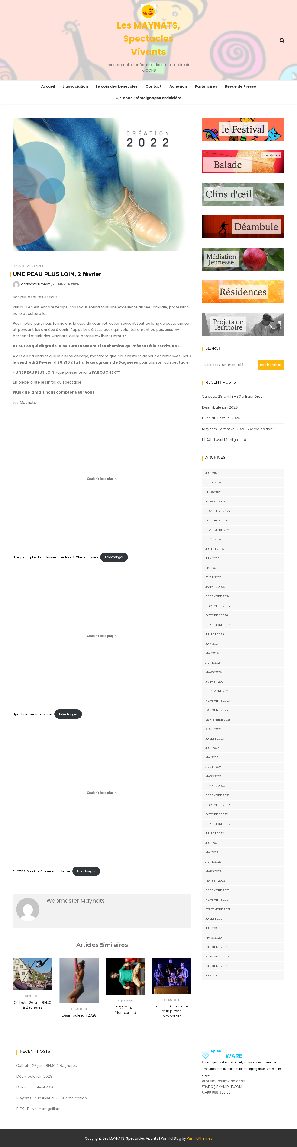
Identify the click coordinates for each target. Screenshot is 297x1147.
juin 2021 (212, 928)
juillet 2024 (214, 634)
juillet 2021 (214, 918)
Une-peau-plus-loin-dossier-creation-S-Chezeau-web (55, 557)
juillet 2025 (214, 548)
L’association (75, 86)
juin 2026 (212, 473)
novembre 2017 (217, 956)
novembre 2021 (217, 899)
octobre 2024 (216, 615)
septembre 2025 (217, 530)
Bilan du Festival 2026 (221, 418)
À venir (19, 266)
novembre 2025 (217, 511)
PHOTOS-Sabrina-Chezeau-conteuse (41, 871)
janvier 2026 (215, 501)
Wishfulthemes (199, 1138)
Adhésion (178, 86)
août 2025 (213, 539)
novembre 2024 (217, 605)
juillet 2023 (214, 738)
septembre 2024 (218, 624)
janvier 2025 (215, 586)
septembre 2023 (218, 719)
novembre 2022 (217, 805)
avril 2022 (213, 861)
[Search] (282, 40)
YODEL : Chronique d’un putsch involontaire (171, 1011)
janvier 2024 (215, 681)
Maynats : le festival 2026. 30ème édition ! (238, 429)
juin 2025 (212, 558)
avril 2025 (213, 577)
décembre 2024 (217, 596)
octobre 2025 (216, 520)
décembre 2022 (217, 795)
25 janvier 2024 (66, 284)
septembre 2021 (217, 909)
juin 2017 (212, 975)
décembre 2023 (217, 691)
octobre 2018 (216, 947)
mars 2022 (213, 871)
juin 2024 (212, 643)
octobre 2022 (216, 814)
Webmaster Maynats (36, 284)
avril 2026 (213, 482)
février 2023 (215, 786)
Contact (153, 86)
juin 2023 (212, 748)
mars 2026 (213, 492)
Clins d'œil (35, 266)
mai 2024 (212, 653)
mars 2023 (213, 776)
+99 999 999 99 (218, 1092)
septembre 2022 (218, 824)
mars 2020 (213, 937)
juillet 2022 (214, 833)
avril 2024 (213, 662)
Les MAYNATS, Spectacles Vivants (148, 38)
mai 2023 (211, 757)
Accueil (48, 86)
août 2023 (213, 729)
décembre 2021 (217, 890)
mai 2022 (211, 852)
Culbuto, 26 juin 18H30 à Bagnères (232, 396)
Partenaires (206, 86)
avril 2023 (213, 767)
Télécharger (114, 557)
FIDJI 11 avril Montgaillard (224, 439)
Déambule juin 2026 (79, 1015)
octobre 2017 (216, 966)
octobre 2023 (216, 710)
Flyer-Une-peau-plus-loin (32, 714)
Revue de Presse (240, 86)
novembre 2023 (217, 700)
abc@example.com (224, 1087)
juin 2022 (212, 843)
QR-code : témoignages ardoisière (148, 98)
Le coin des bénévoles (117, 86)
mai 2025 (211, 567)
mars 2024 (213, 672)
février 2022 (215, 880)
